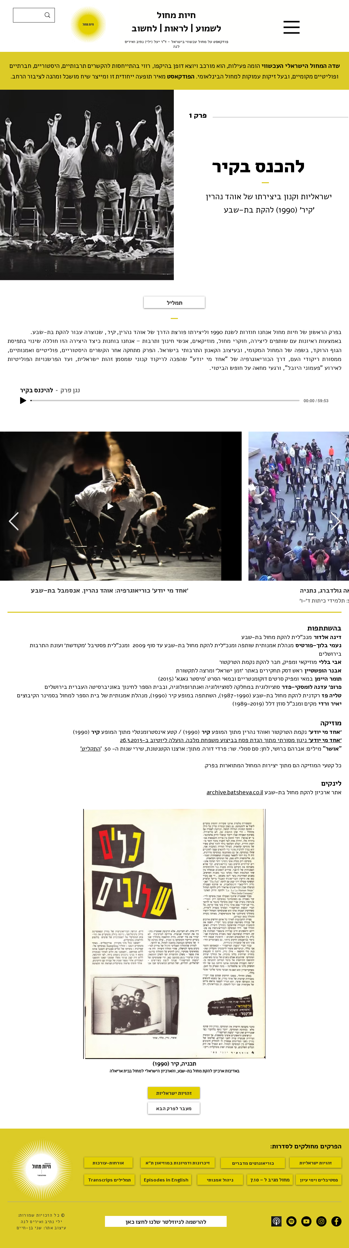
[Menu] (292, 27)
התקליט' (90, 748)
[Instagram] (321, 1221)
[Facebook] (336, 1221)
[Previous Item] (13, 522)
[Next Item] (335, 522)
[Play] (23, 400)
